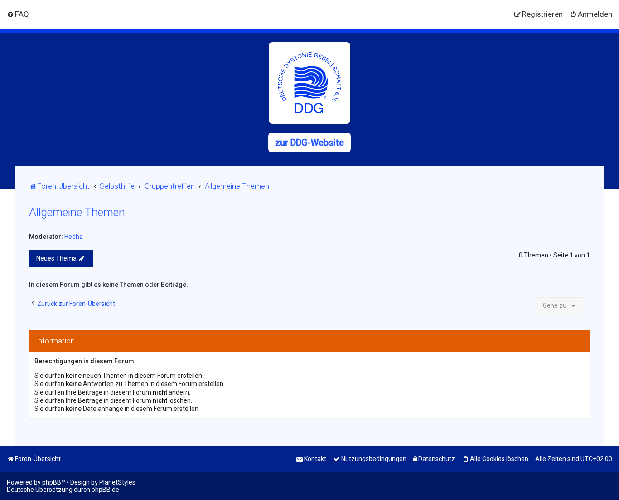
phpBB (51, 482)
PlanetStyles (117, 482)
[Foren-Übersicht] (309, 83)
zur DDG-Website (309, 142)
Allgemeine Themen (77, 212)
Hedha (73, 236)
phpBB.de (105, 489)
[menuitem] (18, 14)
